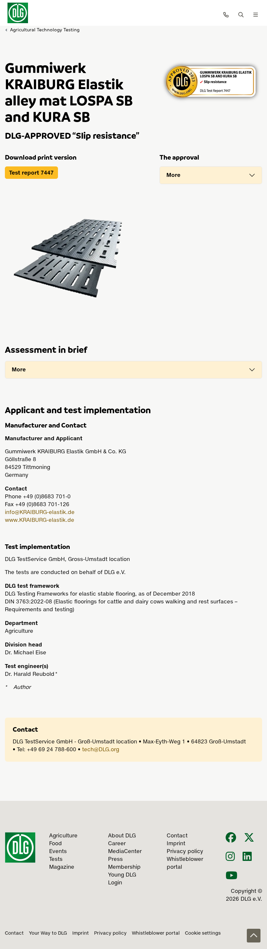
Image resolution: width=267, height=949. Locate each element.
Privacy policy (110, 933)
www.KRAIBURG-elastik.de (39, 520)
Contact (14, 933)
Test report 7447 (31, 172)
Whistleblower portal (156, 933)
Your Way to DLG (48, 933)
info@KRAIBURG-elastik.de (40, 512)
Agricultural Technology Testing (44, 29)
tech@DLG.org (100, 750)
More (173, 175)
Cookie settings (203, 933)
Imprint (80, 933)
